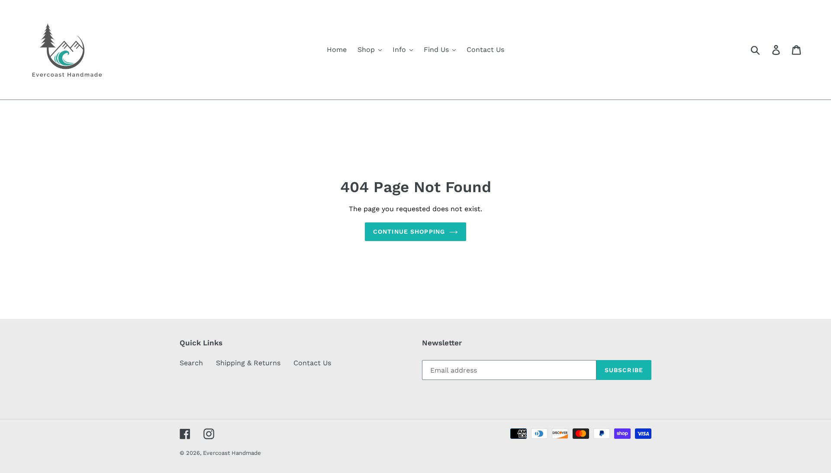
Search (191, 363)
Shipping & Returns (248, 363)
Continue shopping (409, 231)
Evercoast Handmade (232, 453)
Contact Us (312, 363)
